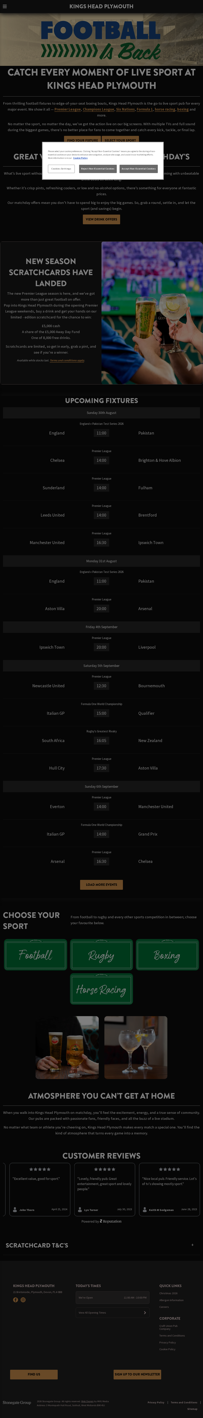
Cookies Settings (61, 168)
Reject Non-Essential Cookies (98, 168)
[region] (103, 161)
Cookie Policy (80, 158)
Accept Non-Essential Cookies (139, 168)
